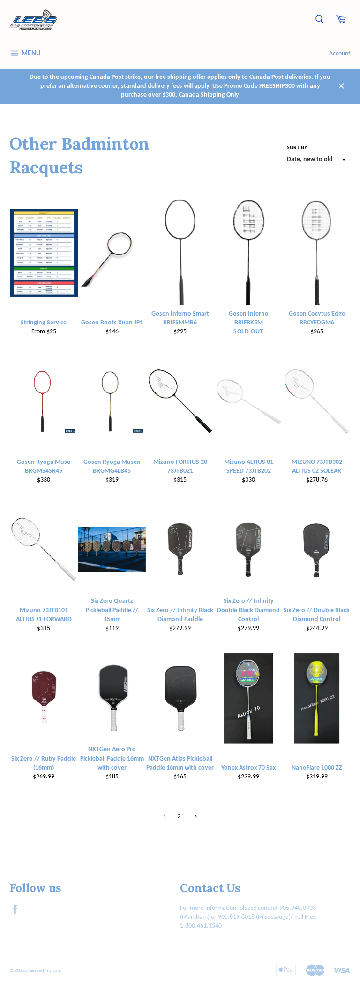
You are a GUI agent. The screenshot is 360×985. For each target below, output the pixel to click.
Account (340, 53)
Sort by (297, 148)
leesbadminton (44, 970)
